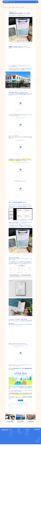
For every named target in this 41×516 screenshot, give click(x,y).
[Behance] (39, 429)
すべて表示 (34, 413)
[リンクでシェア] (13, 407)
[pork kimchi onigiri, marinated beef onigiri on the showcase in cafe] (31, 417)
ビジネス (10, 7)
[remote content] (20, 57)
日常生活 (13, 7)
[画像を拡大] (17, 80)
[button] (36, 1)
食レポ (23, 7)
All (3, 7)
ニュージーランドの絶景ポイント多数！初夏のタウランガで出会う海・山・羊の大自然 (20, 421)
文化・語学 (17, 7)
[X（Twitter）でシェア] (10, 407)
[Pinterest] (37, 429)
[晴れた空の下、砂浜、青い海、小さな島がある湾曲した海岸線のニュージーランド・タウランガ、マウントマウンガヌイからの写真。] (20, 417)
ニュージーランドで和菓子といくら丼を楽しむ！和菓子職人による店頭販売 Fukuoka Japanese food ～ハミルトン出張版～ (10, 421)
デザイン (6, 7)
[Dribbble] (36, 429)
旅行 (20, 7)
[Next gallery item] (34, 80)
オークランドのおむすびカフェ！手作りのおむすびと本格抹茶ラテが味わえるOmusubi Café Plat (30, 421)
